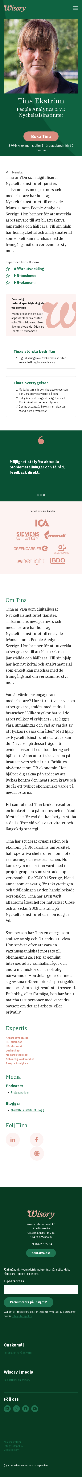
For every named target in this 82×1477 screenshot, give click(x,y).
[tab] (38, 495)
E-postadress (14, 1281)
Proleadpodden (20, 1092)
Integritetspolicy (22, 1316)
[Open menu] (75, 8)
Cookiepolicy (11, 1449)
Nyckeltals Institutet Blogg (27, 1110)
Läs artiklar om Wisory (17, 1380)
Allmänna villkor (12, 1442)
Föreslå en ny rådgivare (18, 1353)
